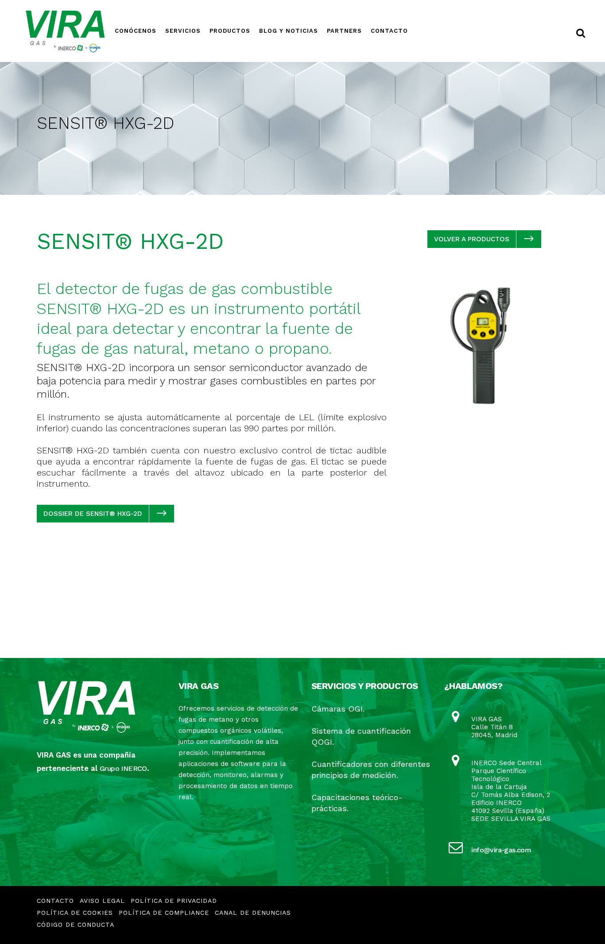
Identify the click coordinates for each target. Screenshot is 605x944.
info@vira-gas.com (501, 850)
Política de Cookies (75, 912)
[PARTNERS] (344, 12)
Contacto (55, 900)
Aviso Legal (102, 900)
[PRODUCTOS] (230, 12)
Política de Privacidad (174, 900)
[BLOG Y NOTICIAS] (288, 12)
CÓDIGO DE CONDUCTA (75, 924)
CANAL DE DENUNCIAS (253, 912)
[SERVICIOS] (183, 12)
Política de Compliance (164, 912)
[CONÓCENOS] (135, 12)
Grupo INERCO (123, 768)
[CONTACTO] (389, 12)
